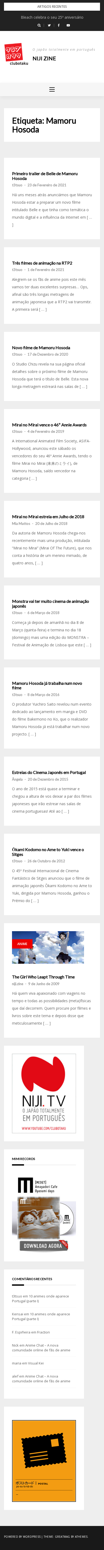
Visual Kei (36, 1363)
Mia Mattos (21, 523)
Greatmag (62, 1537)
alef (15, 1376)
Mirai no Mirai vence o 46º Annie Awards (49, 424)
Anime (22, 944)
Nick (15, 1345)
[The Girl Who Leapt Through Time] (48, 947)
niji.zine (17, 984)
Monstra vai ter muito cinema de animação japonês (50, 603)
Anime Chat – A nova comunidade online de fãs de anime (41, 1347)
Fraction (43, 1332)
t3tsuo (17, 185)
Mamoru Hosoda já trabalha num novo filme (47, 685)
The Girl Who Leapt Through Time (43, 976)
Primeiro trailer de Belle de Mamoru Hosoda (45, 175)
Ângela (17, 779)
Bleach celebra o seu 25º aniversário (52, 17)
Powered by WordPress (22, 1537)
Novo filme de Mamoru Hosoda (41, 347)
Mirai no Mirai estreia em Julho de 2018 (48, 516)
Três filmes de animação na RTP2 (42, 263)
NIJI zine (44, 58)
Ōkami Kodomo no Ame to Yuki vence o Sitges (48, 851)
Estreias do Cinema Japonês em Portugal (49, 772)
